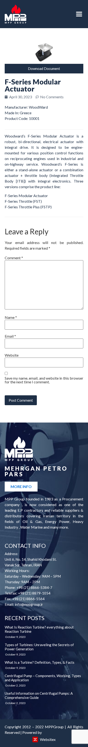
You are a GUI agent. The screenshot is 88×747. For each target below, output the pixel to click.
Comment (14, 258)
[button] (44, 68)
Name (11, 317)
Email (10, 336)
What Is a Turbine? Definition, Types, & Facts (39, 662)
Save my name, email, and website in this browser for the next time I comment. (44, 380)
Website (12, 355)
